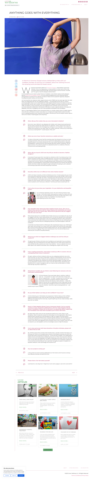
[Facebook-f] (79, 1)
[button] (48, 450)
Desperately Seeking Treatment (25, 430)
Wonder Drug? (65, 399)
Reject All (14, 475)
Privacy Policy (85, 475)
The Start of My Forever (68, 432)
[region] (14, 472)
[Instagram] (81, 1)
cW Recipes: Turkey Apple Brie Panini (47, 400)
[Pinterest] (87, 1)
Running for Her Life (46, 432)
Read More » (23, 407)
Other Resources (75, 4)
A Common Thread (51, 87)
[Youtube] (85, 1)
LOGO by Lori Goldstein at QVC (32, 95)
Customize (7, 475)
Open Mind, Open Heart (26, 399)
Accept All (21, 475)
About (85, 4)
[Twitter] (83, 1)
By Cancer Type (64, 4)
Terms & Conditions (76, 475)
